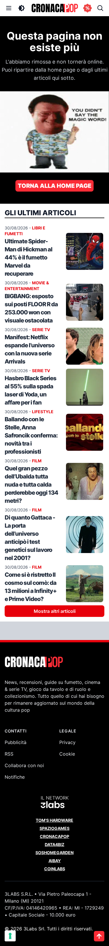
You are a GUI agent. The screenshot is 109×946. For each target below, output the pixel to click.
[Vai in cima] (99, 936)
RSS (9, 754)
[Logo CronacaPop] (54, 8)
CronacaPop (54, 836)
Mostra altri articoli (55, 611)
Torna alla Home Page (54, 185)
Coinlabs (54, 868)
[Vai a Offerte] (87, 8)
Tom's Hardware (54, 820)
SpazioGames (54, 828)
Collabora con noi (24, 765)
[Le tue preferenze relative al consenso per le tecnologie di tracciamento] (10, 935)
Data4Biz (54, 844)
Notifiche (15, 777)
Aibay (55, 860)
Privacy (67, 742)
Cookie (67, 754)
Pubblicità (15, 742)
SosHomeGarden (54, 852)
